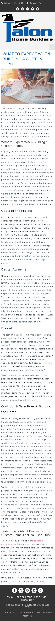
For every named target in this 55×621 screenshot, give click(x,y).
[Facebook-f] (17, 8)
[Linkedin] (32, 8)
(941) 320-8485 (37, 581)
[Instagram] (27, 8)
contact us (15, 581)
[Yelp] (37, 8)
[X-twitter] (22, 8)
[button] (52, 47)
